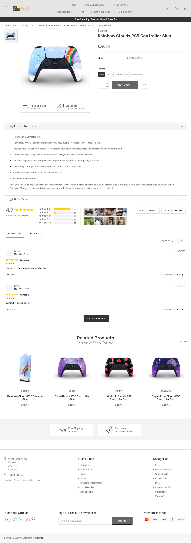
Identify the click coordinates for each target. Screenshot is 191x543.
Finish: (102, 68)
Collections (125, 11)
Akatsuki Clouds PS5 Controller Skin (119, 398)
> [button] (96, 318)
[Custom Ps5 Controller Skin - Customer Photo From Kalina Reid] (89, 212)
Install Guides (87, 487)
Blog (82, 474)
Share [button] (12, 275)
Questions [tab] (33, 233)
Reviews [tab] (11, 233)
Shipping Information (91, 483)
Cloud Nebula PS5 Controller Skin (72, 398)
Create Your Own (100, 11)
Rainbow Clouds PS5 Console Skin (25, 398)
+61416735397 (15, 475)
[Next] (185, 341)
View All (159, 496)
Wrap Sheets (121, 5)
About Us (85, 465)
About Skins (86, 491)
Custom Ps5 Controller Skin (18, 302)
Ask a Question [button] (149, 210)
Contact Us (86, 469)
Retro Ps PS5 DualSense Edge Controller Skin (26, 268)
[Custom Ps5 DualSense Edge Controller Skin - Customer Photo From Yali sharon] (100, 221)
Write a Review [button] (175, 210)
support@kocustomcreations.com (23, 480)
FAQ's (83, 478)
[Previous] (181, 341)
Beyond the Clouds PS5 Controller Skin (166, 398)
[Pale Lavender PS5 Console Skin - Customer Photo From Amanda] (100, 212)
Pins (82, 11)
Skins (73, 5)
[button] (178, 275)
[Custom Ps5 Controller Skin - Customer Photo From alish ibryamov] (110, 212)
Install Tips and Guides (25, 178)
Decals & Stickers (94, 5)
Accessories (63, 11)
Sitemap (39, 538)
